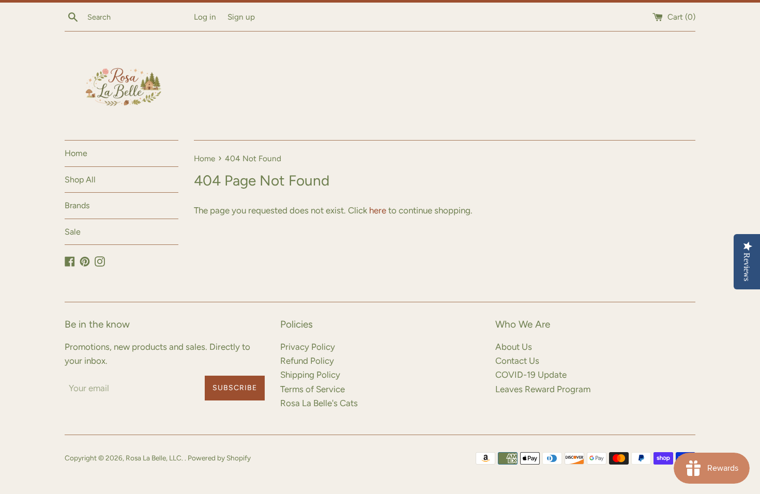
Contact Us (517, 361)
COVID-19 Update (531, 374)
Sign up (241, 17)
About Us (513, 347)
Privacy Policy (307, 347)
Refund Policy (307, 361)
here (377, 210)
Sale (73, 232)
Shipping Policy (310, 374)
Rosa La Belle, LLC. (155, 458)
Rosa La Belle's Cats (319, 403)
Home (76, 153)
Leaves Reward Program (542, 389)
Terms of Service (312, 389)
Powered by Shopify (219, 458)
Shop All (80, 179)
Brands (77, 205)
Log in (205, 17)
